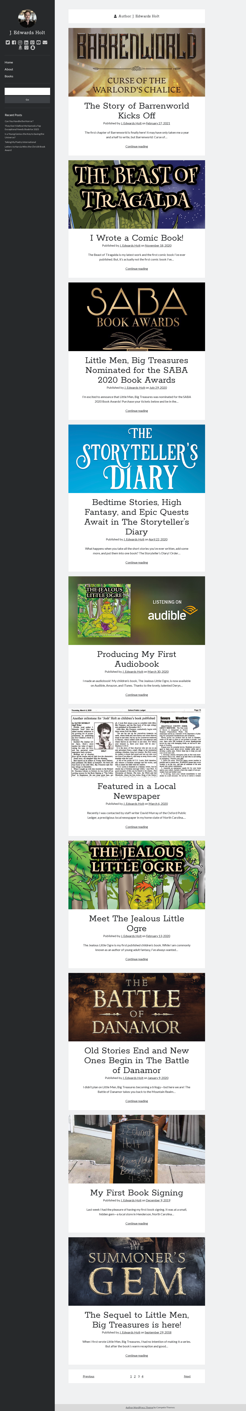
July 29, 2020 (158, 387)
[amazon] (20, 47)
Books (9, 76)
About (9, 69)
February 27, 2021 (158, 123)
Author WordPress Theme (139, 1407)
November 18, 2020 (158, 245)
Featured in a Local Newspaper (136, 743)
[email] (45, 42)
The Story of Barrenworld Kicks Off (136, 62)
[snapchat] (33, 47)
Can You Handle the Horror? (19, 121)
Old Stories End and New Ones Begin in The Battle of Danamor (136, 1007)
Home (9, 62)
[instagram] (20, 42)
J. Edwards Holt (27, 33)
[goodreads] (26, 47)
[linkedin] (26, 42)
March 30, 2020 (158, 671)
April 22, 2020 (158, 539)
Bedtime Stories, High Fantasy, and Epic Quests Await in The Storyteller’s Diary (136, 459)
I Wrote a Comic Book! (136, 194)
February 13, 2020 (158, 936)
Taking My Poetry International (20, 142)
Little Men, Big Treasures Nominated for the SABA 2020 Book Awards (136, 316)
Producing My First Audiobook (136, 610)
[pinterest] (32, 42)
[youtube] (39, 42)
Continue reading (136, 146)
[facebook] (14, 42)
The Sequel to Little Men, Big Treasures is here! (136, 1271)
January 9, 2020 (158, 1078)
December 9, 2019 (158, 1200)
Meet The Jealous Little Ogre (136, 875)
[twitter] (8, 42)
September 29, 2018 (158, 1332)
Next (187, 1376)
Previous (88, 1376)
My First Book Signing (136, 1149)
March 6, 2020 (158, 803)
